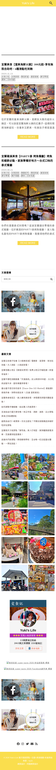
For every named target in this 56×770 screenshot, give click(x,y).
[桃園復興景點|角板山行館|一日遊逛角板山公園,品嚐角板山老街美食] (41, 522)
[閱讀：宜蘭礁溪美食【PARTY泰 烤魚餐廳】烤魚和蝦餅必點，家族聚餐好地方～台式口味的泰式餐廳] (28, 220)
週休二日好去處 (8, 80)
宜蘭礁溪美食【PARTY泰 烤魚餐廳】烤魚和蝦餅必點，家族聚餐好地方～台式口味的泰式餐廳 (27, 160)
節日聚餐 (44, 77)
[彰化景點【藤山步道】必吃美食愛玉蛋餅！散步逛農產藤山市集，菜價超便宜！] (14, 467)
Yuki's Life (28, 3)
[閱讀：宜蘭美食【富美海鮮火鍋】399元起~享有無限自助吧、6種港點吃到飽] (28, 113)
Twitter (27, 744)
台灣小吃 (5, 77)
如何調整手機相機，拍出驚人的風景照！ (19, 407)
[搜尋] (51, 279)
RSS (36, 744)
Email (32, 744)
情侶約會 (25, 77)
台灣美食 (15, 77)
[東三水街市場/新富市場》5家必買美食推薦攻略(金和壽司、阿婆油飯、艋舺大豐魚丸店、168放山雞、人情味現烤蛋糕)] (41, 495)
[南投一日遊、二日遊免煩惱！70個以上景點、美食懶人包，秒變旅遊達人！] (41, 467)
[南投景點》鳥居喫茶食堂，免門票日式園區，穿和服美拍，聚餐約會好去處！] (14, 495)
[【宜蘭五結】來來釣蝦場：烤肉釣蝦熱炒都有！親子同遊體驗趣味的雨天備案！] (14, 578)
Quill (31, 761)
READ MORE (28, 137)
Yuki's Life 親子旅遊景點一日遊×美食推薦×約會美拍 (31, 758)
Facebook (18, 744)
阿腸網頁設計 (32, 764)
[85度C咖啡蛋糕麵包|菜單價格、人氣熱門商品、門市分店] (41, 550)
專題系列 (25, 173)
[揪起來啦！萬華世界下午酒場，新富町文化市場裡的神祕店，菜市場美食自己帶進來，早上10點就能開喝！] (41, 578)
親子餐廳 (15, 176)
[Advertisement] (28, 30)
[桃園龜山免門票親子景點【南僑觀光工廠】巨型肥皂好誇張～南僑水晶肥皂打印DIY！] (14, 550)
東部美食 (34, 77)
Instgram (22, 744)
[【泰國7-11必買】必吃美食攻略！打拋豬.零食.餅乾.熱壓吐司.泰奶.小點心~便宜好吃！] (14, 522)
